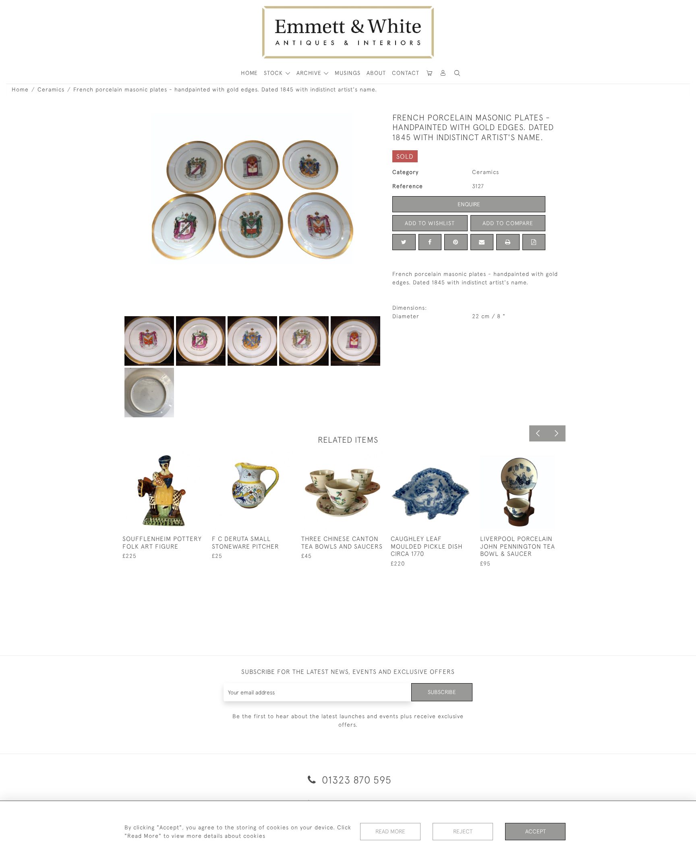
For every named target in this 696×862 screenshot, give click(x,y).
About (376, 73)
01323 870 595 (355, 779)
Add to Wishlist (430, 223)
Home (20, 89)
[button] (457, 73)
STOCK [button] (274, 73)
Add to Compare (508, 223)
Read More (390, 831)
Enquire (469, 204)
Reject (462, 831)
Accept (535, 831)
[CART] (429, 73)
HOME (249, 73)
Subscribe (442, 692)
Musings (347, 73)
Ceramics (50, 89)
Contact (405, 73)
